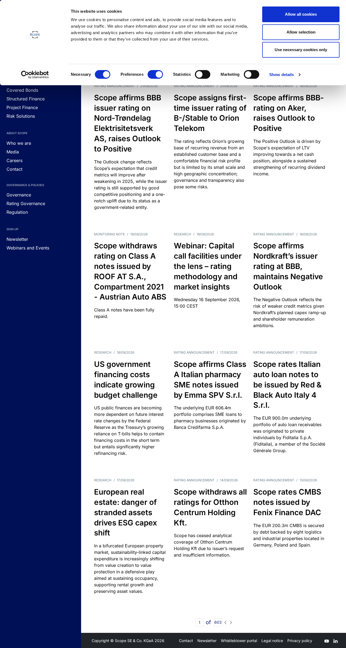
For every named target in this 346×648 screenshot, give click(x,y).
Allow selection (301, 32)
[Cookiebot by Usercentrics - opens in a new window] (35, 75)
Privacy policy (299, 640)
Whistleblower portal (239, 640)
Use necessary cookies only (301, 49)
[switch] (155, 74)
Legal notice (272, 640)
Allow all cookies (301, 14)
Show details (281, 74)
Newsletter (207, 640)
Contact (186, 640)
